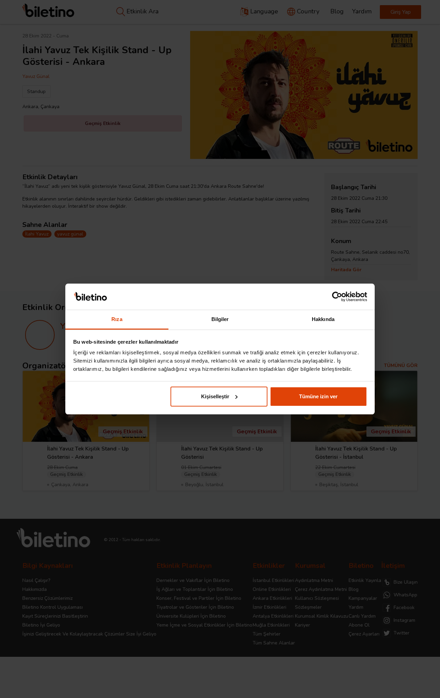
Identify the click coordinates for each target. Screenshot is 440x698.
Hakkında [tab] (323, 319)
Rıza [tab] (116, 319)
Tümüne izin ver (318, 396)
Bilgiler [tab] (220, 319)
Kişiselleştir (215, 396)
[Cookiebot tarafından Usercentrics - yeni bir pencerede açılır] (337, 296)
